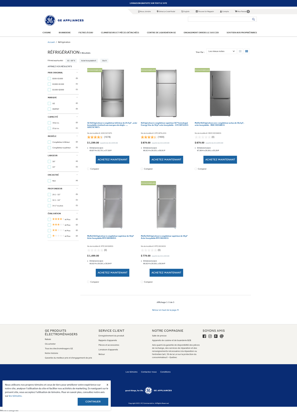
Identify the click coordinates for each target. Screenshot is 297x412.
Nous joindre (145, 11)
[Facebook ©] (204, 336)
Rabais (48, 339)
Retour (102, 354)
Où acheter (50, 344)
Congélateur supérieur (61, 148)
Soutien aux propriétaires (242, 32)
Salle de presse (159, 335)
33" (54, 167)
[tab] (63, 82)
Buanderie (65, 32)
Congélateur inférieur (61, 142)
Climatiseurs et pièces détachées (120, 32)
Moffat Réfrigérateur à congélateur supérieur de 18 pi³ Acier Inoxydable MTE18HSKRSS (110, 237)
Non (54, 181)
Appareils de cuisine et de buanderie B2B (171, 340)
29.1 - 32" (56, 194)
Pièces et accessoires (109, 345)
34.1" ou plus (57, 206)
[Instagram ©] (210, 336)
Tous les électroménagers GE (59, 348)
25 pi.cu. (56, 128)
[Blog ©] (215, 336)
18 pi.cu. (56, 123)
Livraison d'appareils (108, 349)
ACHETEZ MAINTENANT (112, 159)
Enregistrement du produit (111, 335)
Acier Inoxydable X (88, 61)
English (186, 11)
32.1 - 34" (56, 200)
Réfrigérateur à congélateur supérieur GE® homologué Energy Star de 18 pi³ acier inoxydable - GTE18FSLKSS (164, 124)
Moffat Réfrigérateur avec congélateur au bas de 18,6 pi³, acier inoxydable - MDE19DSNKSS (219, 124)
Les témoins (132, 372)
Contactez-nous (149, 372)
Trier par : (200, 52)
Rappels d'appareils (108, 340)
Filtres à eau (86, 32)
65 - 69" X (71, 61)
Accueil (51, 42)
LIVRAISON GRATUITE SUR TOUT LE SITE (148, 3)
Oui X (104, 61)
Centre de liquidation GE (161, 32)
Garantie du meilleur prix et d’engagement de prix (68, 357)
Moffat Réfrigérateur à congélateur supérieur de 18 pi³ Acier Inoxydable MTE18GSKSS (164, 237)
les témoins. (15, 395)
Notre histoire (51, 353)
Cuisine (47, 32)
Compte (225, 11)
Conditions (165, 372)
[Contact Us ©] (222, 336)
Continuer (93, 401)
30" (54, 161)
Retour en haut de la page (164, 310)
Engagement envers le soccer (201, 32)
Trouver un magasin (206, 11)
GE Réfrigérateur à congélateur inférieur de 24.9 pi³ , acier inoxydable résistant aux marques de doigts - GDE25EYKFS (112, 125)
